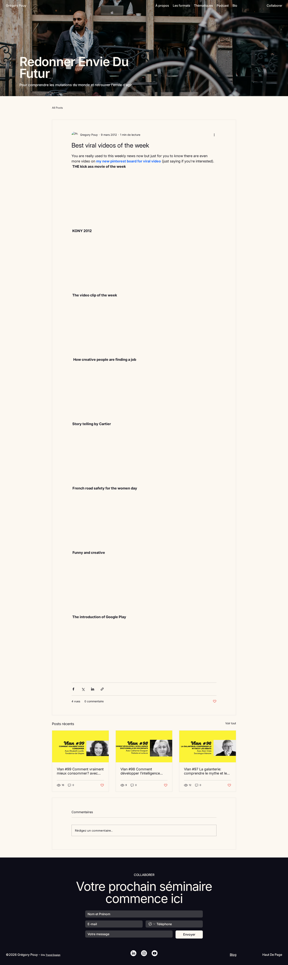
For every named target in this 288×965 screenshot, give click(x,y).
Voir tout (230, 723)
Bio (235, 5)
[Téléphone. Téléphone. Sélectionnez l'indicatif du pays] (152, 924)
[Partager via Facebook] (73, 689)
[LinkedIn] (133, 953)
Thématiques (203, 5)
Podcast (223, 5)
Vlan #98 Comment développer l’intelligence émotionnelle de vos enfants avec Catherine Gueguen (143, 771)
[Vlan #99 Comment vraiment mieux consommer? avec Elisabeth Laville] (80, 746)
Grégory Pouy (16, 5)
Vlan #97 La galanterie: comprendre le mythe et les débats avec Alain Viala (206, 771)
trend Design (53, 954)
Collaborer (274, 5)
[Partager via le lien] (102, 689)
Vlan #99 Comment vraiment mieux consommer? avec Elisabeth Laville (80, 771)
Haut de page (272, 955)
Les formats (181, 5)
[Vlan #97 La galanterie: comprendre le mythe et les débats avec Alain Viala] (207, 746)
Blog (233, 955)
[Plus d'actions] (214, 134)
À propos (162, 5)
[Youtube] (155, 953)
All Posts (57, 107)
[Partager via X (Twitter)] (83, 689)
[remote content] (144, 201)
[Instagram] (144, 953)
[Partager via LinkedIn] (92, 689)
